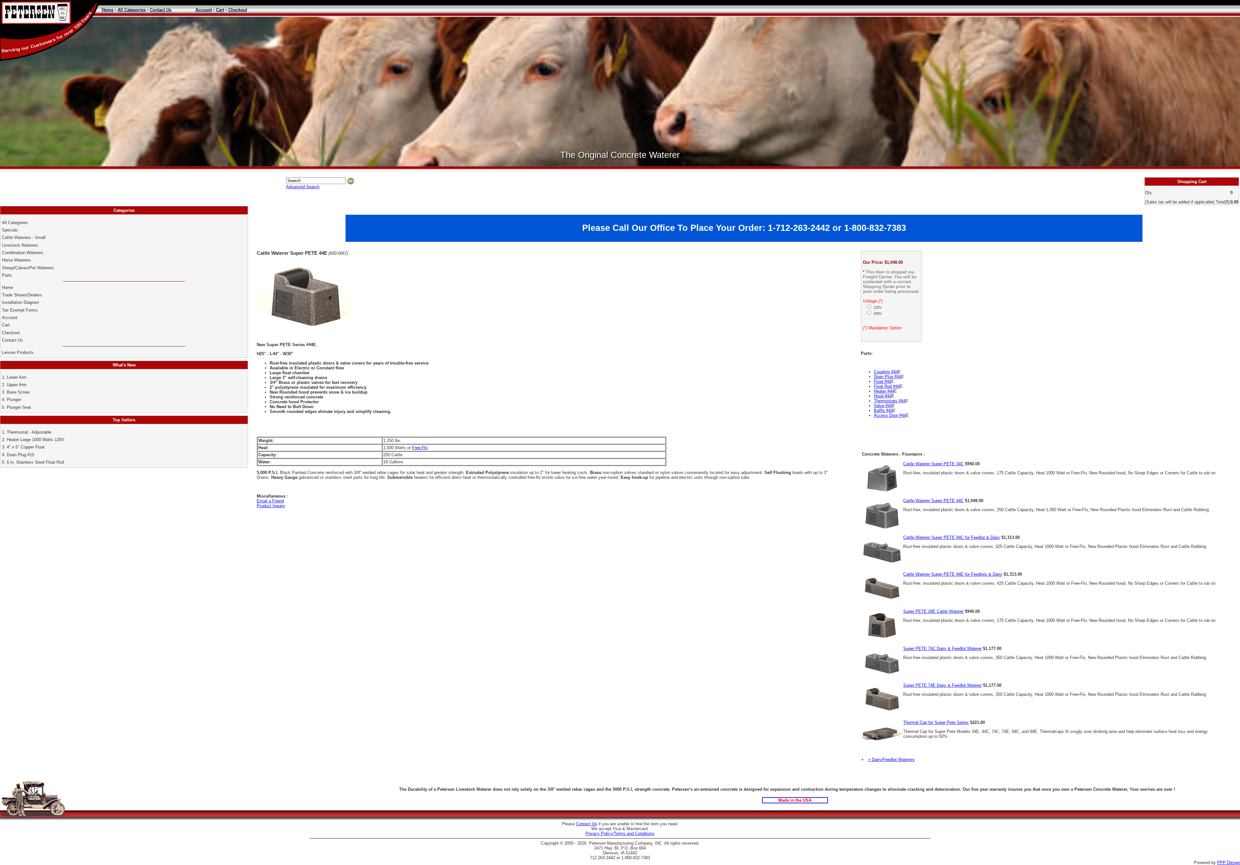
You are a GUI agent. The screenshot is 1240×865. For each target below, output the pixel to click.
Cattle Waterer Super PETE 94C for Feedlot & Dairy (951, 537)
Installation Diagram (20, 302)
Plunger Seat (19, 407)
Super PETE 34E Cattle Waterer (933, 611)
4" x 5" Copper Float (26, 447)
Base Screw (18, 392)
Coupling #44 (886, 371)
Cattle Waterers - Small (24, 237)
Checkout (11, 332)
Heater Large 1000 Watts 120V (35, 439)
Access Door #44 (890, 415)
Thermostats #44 (889, 400)
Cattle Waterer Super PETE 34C (933, 463)
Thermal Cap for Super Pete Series (936, 722)
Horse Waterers (16, 260)
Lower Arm (16, 377)
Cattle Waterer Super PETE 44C (933, 500)
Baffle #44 (883, 410)
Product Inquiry (271, 505)
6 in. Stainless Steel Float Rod (35, 462)
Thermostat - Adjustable (29, 432)
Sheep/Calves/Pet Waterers (28, 267)
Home (7, 287)
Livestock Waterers (20, 245)
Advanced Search (302, 186)
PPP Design (1228, 862)
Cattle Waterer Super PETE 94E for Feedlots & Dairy (952, 574)
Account (10, 317)
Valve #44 (883, 405)
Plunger (14, 399)
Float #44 (882, 381)
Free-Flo (420, 447)
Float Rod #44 (887, 386)
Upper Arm (16, 384)
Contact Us (13, 340)
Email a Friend (270, 501)
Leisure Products (18, 352)
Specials (10, 230)
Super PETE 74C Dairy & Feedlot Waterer (942, 648)
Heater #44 (884, 391)
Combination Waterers (22, 252)
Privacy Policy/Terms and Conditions (620, 833)
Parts (7, 275)
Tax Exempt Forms (20, 310)
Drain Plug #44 (887, 376)
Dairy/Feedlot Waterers (893, 759)
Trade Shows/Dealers (22, 295)
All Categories (15, 222)
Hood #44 (883, 396)
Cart (6, 325)
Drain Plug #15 (20, 454)
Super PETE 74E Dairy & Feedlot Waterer (942, 685)
